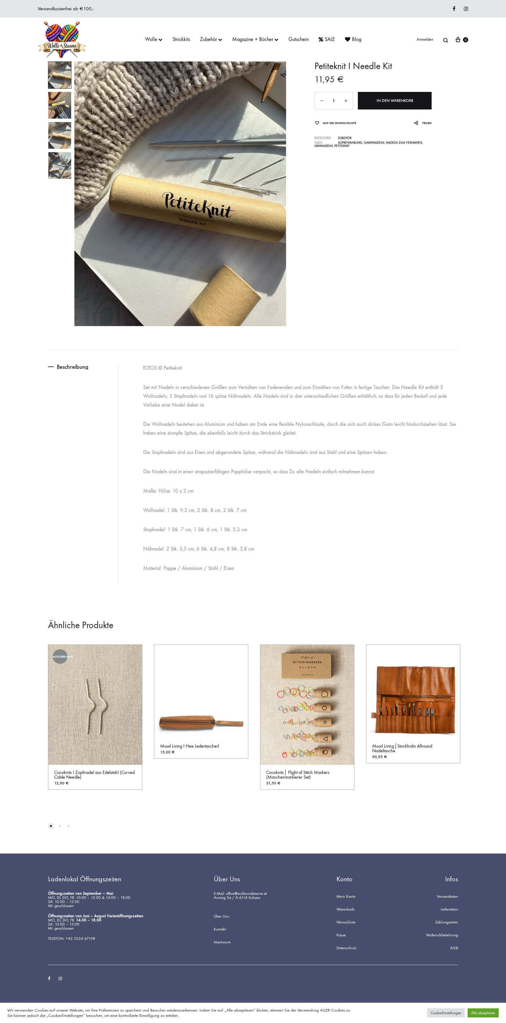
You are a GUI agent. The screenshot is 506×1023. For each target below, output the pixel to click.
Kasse (341, 935)
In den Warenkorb (395, 100)
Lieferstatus (449, 909)
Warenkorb (345, 909)
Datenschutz (346, 948)
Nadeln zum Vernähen (404, 143)
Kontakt (220, 929)
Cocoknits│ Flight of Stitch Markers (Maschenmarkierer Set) (297, 775)
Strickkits (181, 39)
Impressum (222, 942)
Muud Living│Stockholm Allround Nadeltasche (402, 748)
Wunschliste (345, 922)
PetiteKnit (342, 146)
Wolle (151, 39)
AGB (454, 948)
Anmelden (425, 39)
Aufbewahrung (350, 143)
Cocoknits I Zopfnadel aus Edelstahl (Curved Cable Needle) (94, 775)
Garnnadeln (374, 143)
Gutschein (298, 39)
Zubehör (208, 39)
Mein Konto (345, 897)
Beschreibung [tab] (72, 367)
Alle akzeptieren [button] (483, 1013)
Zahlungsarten (446, 922)
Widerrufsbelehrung (442, 935)
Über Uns (221, 916)
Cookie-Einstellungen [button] (446, 1013)
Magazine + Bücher (252, 39)
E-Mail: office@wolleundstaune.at (240, 894)
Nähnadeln (323, 146)
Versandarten (447, 897)
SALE (330, 39)
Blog (356, 39)
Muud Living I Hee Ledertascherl (189, 746)
